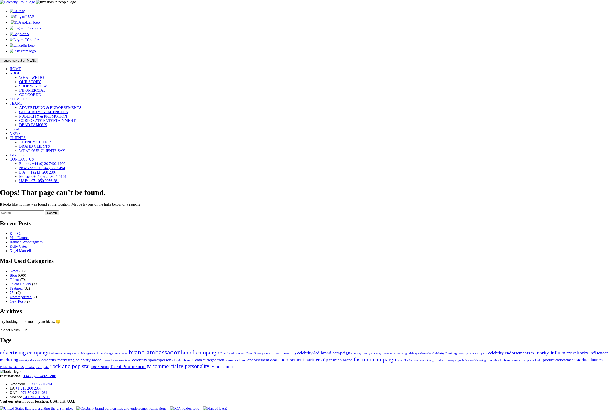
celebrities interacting (280, 353)
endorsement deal (262, 360)
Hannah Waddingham (26, 242)
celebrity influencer (551, 353)
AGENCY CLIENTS (35, 142)
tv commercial (162, 366)
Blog (13, 275)
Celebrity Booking (444, 353)
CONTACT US (22, 159)
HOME (15, 69)
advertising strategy (62, 353)
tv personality (194, 366)
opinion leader (534, 360)
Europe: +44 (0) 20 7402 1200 (42, 164)
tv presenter (221, 366)
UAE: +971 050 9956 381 (39, 181)
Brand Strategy (254, 353)
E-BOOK (17, 155)
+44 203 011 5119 (36, 397)
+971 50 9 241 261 (33, 393)
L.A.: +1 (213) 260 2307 (38, 172)
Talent (14, 129)
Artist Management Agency (112, 353)
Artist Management (85, 353)
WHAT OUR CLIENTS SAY (42, 151)
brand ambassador (154, 352)
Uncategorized (21, 297)
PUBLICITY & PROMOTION (43, 116)
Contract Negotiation (208, 360)
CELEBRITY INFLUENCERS (43, 112)
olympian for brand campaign (506, 360)
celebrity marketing (58, 360)
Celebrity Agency (360, 353)
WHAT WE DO (31, 77)
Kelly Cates (18, 246)
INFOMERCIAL (32, 90)
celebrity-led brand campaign (323, 352)
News (14, 271)
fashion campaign (375, 359)
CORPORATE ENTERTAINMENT (47, 120)
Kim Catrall (18, 233)
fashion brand (341, 360)
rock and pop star (70, 366)
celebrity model (89, 360)
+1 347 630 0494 (39, 384)
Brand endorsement (233, 353)
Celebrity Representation (117, 360)
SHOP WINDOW (33, 86)
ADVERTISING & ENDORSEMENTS (50, 108)
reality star (42, 367)
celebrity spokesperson (151, 360)
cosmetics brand (235, 360)
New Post (17, 301)
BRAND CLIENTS (34, 146)
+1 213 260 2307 (29, 388)
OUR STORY (30, 82)
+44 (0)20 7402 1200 (39, 376)
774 (12, 293)
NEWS (15, 133)
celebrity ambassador (420, 353)
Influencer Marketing (474, 360)
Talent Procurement (128, 366)
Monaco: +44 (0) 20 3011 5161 (42, 176)
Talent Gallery (20, 284)
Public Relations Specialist (17, 367)
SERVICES (19, 99)
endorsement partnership (303, 359)
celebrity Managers (29, 360)
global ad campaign (446, 360)
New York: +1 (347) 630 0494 (42, 168)
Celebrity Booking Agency (472, 353)
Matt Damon (19, 238)
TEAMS (16, 103)
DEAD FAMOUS (33, 125)
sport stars (100, 366)
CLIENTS (18, 138)
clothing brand (181, 360)
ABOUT (16, 73)
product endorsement (558, 360)
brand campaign (200, 352)
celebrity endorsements (509, 352)
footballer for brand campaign (414, 360)
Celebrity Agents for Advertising (389, 353)
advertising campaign (25, 352)
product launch (589, 359)
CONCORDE (30, 95)
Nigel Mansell (20, 251)
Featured (16, 288)
